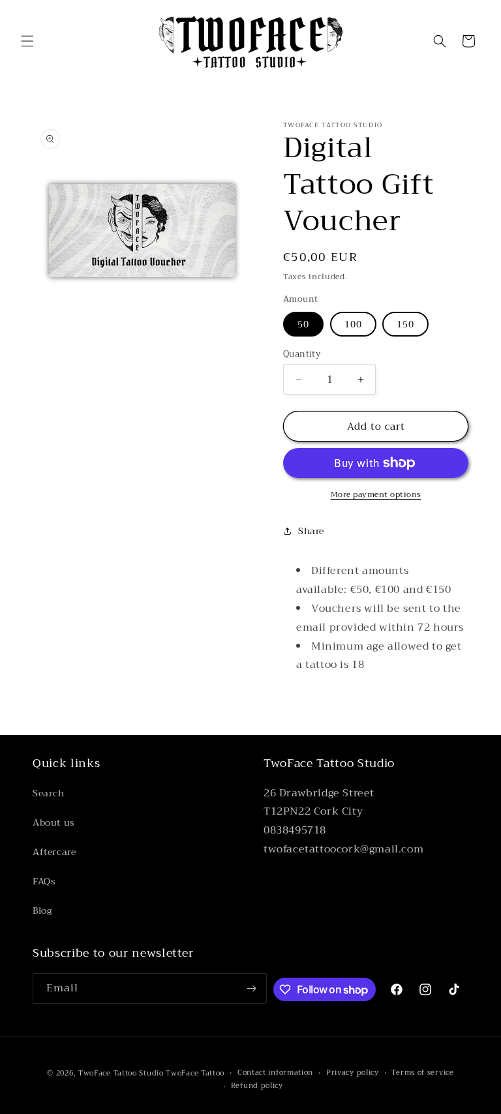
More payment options (376, 494)
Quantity (301, 354)
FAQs (44, 881)
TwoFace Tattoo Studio (121, 1073)
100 (353, 324)
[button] (27, 41)
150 (405, 324)
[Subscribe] (251, 988)
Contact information (275, 1073)
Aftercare (54, 852)
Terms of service (422, 1073)
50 (303, 324)
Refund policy (257, 1086)
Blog (42, 910)
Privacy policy (352, 1073)
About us (54, 822)
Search (49, 793)
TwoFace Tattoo (195, 1073)
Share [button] (311, 531)
